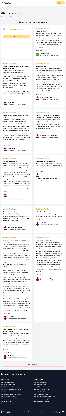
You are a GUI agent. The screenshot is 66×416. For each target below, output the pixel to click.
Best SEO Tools (38, 387)
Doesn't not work (41, 31)
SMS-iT (8, 8)
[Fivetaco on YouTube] (63, 411)
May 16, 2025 (39, 132)
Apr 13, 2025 (39, 171)
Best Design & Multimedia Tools (10, 387)
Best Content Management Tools (11, 394)
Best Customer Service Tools (9, 399)
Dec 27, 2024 (39, 219)
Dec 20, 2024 (40, 275)
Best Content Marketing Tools (42, 399)
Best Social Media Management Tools (45, 396)
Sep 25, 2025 (7, 99)
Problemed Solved (41, 66)
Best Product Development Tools (11, 389)
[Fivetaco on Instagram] (56, 411)
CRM (2, 8)
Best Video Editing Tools (41, 394)
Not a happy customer (10, 161)
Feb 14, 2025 (7, 224)
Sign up (60, 3)
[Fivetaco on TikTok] (59, 411)
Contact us (19, 412)
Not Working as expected (44, 240)
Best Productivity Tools (8, 384)
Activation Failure (41, 212)
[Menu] (2, 3)
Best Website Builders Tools (42, 392)
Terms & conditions (29, 412)
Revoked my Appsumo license (45, 161)
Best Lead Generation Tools (42, 389)
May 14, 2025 (7, 191)
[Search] (53, 3)
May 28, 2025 (40, 94)
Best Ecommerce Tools (8, 404)
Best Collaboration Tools (8, 396)
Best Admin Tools (6, 401)
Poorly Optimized (9, 212)
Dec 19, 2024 (7, 352)
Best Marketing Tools (7, 382)
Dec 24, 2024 (7, 313)
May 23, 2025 (7, 145)
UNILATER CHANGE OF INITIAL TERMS (47, 115)
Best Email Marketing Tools (41, 401)
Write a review (16, 37)
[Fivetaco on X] (52, 411)
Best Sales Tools (6, 392)
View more (31, 364)
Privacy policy (41, 412)
